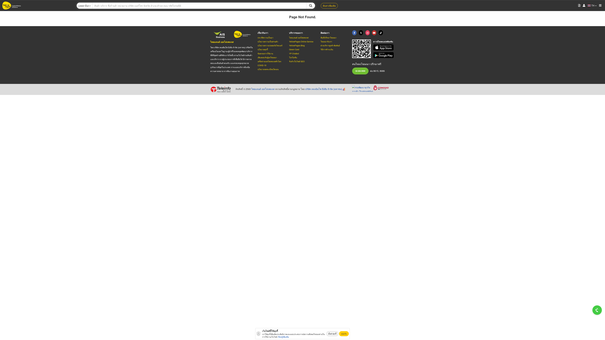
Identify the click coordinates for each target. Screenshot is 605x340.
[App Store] (384, 47)
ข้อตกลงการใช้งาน (265, 53)
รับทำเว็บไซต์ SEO (297, 61)
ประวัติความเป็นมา (265, 37)
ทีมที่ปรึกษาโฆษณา (329, 37)
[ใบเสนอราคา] (579, 6)
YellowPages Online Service (301, 41)
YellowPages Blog (297, 45)
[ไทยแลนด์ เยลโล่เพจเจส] (361, 32)
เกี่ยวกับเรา (263, 32)
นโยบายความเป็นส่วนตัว (268, 41)
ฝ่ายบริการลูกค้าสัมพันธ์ (330, 45)
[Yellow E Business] (354, 32)
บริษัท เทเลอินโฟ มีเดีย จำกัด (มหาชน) (323, 89)
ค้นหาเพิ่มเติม (329, 5)
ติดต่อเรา (325, 32)
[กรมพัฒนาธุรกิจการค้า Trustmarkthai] (362, 88)
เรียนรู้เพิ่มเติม (283, 336)
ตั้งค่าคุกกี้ (332, 333)
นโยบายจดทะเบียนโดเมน (268, 69)
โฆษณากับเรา (326, 41)
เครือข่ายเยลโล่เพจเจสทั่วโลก (269, 61)
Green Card (294, 49)
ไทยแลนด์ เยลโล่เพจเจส (222, 41)
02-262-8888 (360, 71)
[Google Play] (384, 55)
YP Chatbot (294, 53)
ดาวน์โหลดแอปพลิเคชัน (383, 41)
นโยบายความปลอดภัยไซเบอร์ (270, 45)
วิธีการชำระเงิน (327, 49)
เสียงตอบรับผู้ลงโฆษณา (267, 57)
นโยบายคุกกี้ (263, 49)
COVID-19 (262, 65)
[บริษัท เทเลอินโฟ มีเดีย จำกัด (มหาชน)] (221, 89)
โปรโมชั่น (293, 57)
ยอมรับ (344, 333)
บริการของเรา (296, 32)
